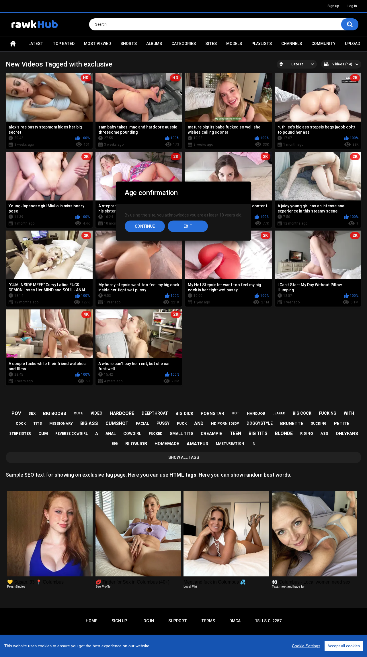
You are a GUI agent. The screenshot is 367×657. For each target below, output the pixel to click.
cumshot (117, 423)
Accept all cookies (343, 646)
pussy (163, 423)
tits (37, 424)
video (96, 413)
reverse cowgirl (71, 434)
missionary (61, 423)
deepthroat (155, 413)
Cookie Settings (306, 646)
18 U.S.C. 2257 (268, 621)
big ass (89, 423)
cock (21, 424)
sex (32, 413)
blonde (284, 433)
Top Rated (64, 43)
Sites (211, 43)
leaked (278, 413)
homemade (167, 443)
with (349, 413)
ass (324, 433)
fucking (327, 413)
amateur (197, 444)
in (253, 443)
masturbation (230, 444)
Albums (154, 43)
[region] (183, 646)
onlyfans (347, 433)
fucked (155, 434)
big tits (258, 433)
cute (78, 413)
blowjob (136, 444)
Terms (208, 621)
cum (43, 433)
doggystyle (260, 423)
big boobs (54, 413)
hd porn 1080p (225, 423)
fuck (182, 423)
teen (235, 433)
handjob (256, 413)
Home (13, 43)
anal (111, 433)
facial (142, 423)
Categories (183, 43)
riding (306, 433)
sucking (319, 424)
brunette (291, 423)
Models (234, 43)
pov (16, 413)
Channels (291, 43)
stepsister (20, 434)
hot (235, 413)
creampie (211, 433)
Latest (35, 43)
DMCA (235, 621)
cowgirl (132, 433)
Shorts (128, 43)
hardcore (122, 413)
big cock (302, 413)
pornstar (212, 413)
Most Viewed (97, 43)
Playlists (261, 43)
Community (323, 43)
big (115, 443)
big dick (184, 413)
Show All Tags (183, 457)
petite (342, 423)
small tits (181, 433)
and (199, 423)
